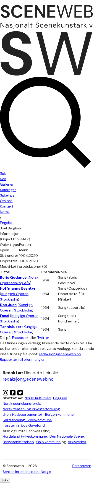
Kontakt (6, 206)
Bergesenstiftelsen (18, 441)
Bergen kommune (59, 414)
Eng (6, 222)
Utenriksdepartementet (23, 414)
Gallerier (7, 184)
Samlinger (8, 189)
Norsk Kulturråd (38, 398)
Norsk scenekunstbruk (21, 403)
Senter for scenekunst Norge (27, 471)
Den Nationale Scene (67, 436)
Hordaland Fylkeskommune (25, 436)
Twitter (43, 337)
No (5, 211)
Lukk (5, 480)
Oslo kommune (48, 441)
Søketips (7, 195)
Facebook (20, 337)
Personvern (81, 465)
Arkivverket (77, 441)
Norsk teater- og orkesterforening (31, 409)
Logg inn (60, 398)
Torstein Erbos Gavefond (24, 425)
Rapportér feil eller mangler (22, 359)
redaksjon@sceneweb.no (60, 354)
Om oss (6, 200)
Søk (3, 179)
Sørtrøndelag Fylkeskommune (27, 420)
